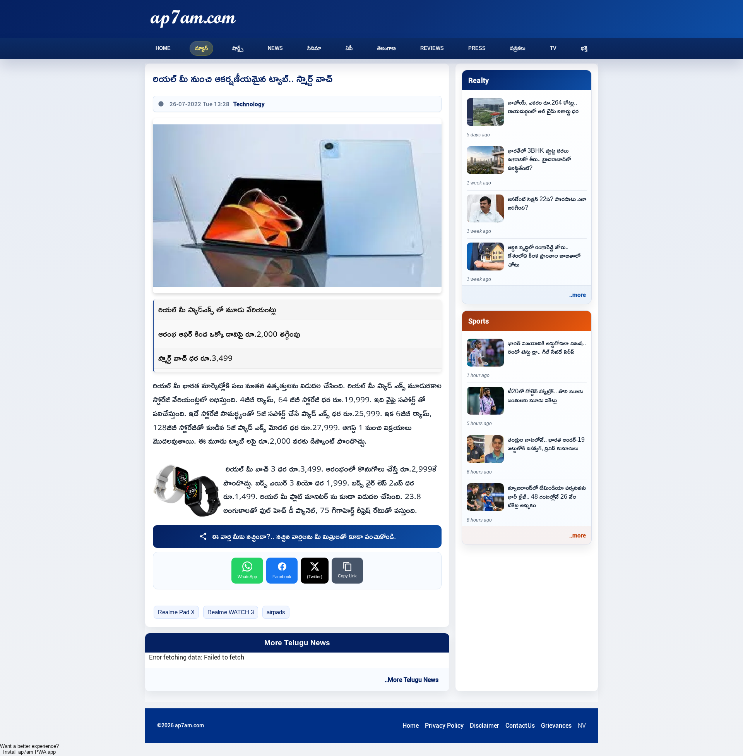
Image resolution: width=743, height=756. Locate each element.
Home (163, 48)
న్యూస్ (201, 48)
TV (553, 48)
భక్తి (584, 48)
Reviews (432, 48)
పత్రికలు (518, 48)
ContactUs (520, 725)
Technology (249, 104)
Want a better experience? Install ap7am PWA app (29, 749)
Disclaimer (484, 725)
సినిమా (314, 48)
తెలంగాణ (386, 48)
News (275, 48)
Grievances (556, 725)
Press (477, 48)
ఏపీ (349, 48)
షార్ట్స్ (237, 48)
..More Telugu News (411, 679)
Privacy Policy (444, 725)
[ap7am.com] (193, 19)
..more (577, 294)
